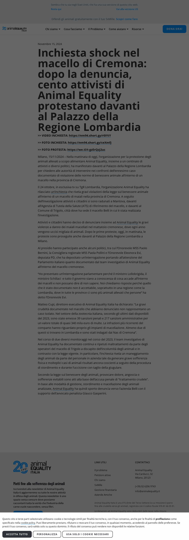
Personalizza (47, 534)
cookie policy (28, 522)
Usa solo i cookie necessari (87, 534)
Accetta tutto (17, 534)
